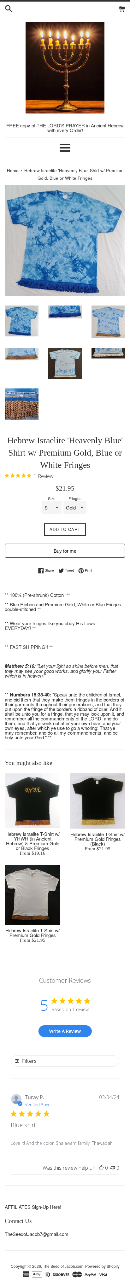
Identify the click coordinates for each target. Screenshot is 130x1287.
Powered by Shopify (102, 1266)
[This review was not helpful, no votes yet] (112, 1167)
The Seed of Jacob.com (63, 1266)
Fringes (74, 498)
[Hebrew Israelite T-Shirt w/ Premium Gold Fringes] (32, 895)
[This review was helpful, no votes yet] (101, 1167)
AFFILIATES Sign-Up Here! (33, 1206)
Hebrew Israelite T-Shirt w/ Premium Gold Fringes (32, 932)
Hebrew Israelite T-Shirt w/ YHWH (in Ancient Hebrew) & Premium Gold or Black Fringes (32, 840)
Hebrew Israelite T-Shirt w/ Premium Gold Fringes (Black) (97, 839)
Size (52, 498)
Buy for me (65, 550)
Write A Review (65, 1031)
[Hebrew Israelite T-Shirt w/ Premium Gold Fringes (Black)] (97, 801)
